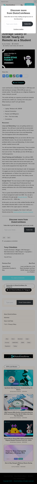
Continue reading (18, 29)
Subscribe (27, 24)
